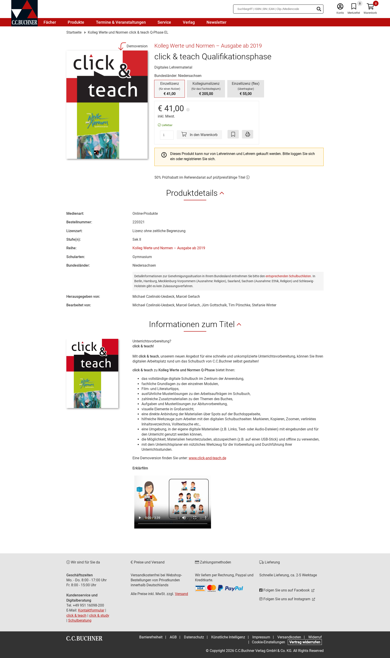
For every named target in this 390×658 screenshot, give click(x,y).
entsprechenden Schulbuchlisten (288, 276)
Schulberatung (79, 620)
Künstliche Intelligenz (228, 637)
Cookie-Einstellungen (268, 642)
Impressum (261, 637)
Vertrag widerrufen (304, 642)
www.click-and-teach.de (207, 458)
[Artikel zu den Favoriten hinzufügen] (233, 134)
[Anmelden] (340, 7)
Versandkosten (289, 637)
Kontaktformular (91, 610)
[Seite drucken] (247, 134)
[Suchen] (319, 9)
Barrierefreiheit (150, 637)
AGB (173, 637)
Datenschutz (194, 637)
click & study (99, 615)
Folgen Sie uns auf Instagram (286, 599)
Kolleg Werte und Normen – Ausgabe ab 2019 (168, 248)
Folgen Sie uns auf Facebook (286, 590)
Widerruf (315, 637)
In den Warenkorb (203, 135)
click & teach (76, 615)
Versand (181, 594)
